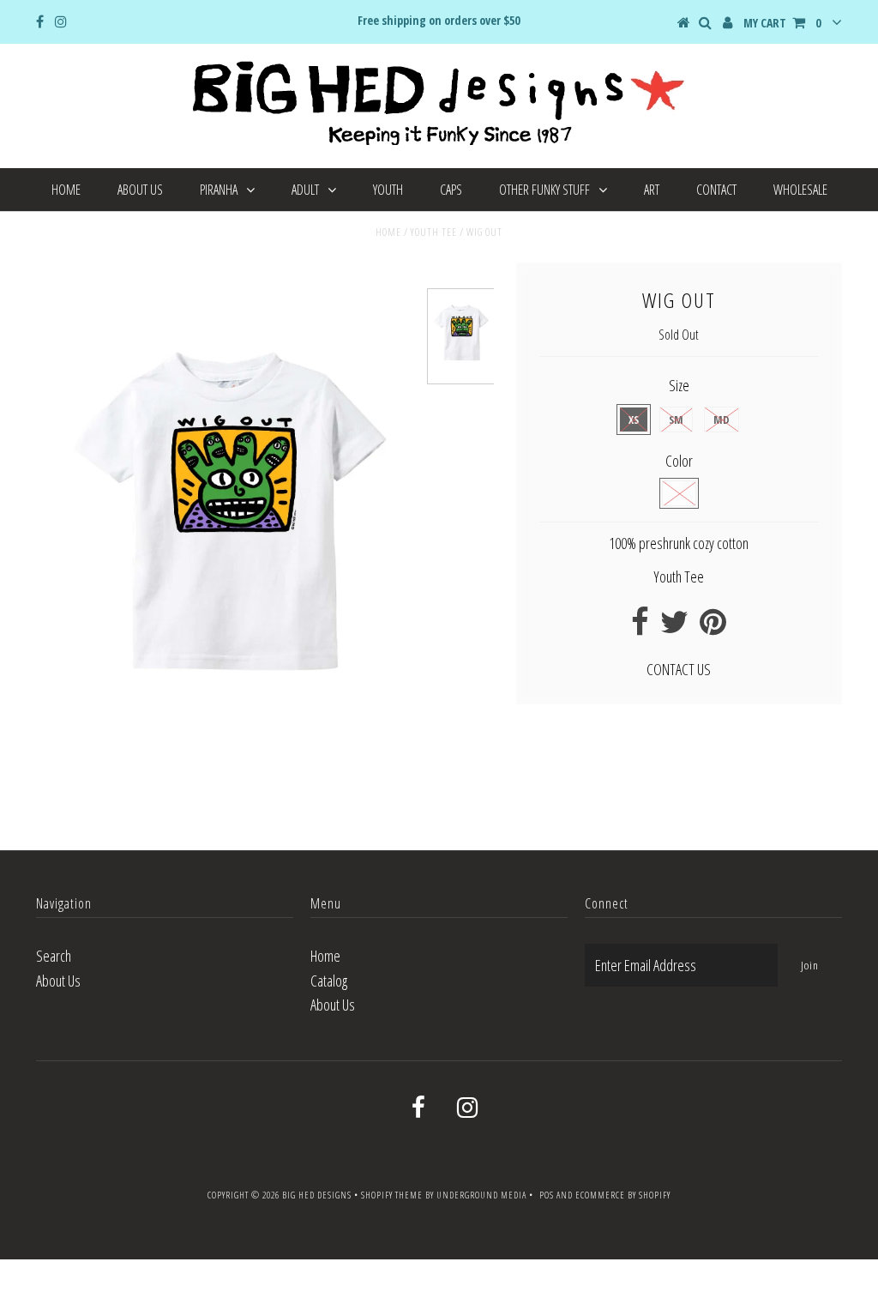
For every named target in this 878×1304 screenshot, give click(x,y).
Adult (305, 189)
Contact (716, 189)
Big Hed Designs (317, 1194)
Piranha (219, 189)
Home (66, 189)
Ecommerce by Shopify (623, 1194)
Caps (451, 189)
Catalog (328, 980)
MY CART (782, 23)
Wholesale (800, 189)
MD (721, 419)
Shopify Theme (392, 1194)
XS (633, 419)
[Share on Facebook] (640, 627)
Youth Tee (434, 232)
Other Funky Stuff (544, 189)
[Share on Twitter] (674, 627)
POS (546, 1194)
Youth (388, 189)
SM (676, 419)
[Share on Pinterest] (713, 627)
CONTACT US (678, 669)
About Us (140, 189)
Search (53, 955)
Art (651, 189)
